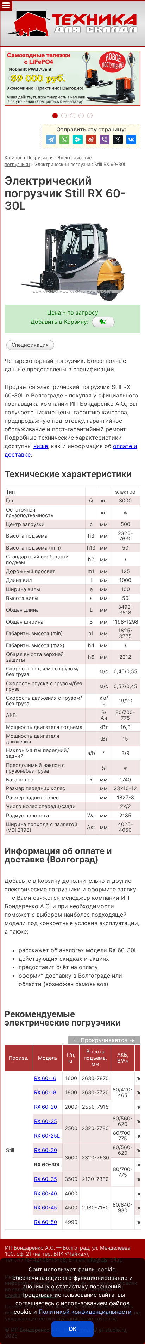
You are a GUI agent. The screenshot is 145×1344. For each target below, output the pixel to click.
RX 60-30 (45, 1150)
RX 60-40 (45, 1193)
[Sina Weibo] (91, 139)
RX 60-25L (47, 1136)
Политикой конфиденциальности (85, 1311)
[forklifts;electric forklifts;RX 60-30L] (103, 322)
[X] (118, 139)
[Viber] (105, 139)
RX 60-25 (45, 1121)
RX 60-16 (45, 1078)
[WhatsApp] (64, 139)
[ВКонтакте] (131, 139)
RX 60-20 (45, 1107)
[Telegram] (51, 139)
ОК (72, 1329)
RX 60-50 (45, 1222)
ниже (40, 446)
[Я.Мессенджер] (78, 139)
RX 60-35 (45, 1179)
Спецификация (30, 345)
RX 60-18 (45, 1092)
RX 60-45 (45, 1207)
